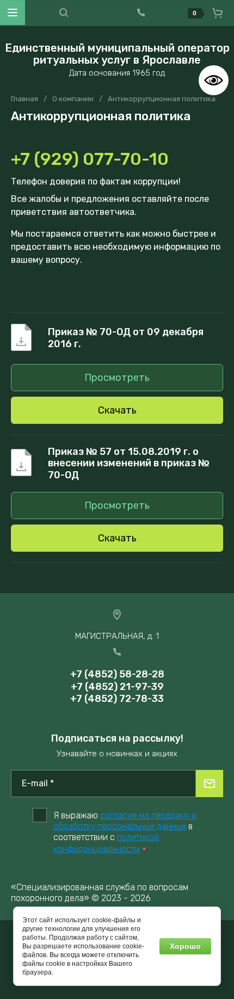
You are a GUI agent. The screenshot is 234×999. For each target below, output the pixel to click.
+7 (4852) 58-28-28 (117, 674)
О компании (73, 99)
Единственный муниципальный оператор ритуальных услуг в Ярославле (117, 53)
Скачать (117, 410)
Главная (24, 99)
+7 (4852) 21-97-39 (117, 687)
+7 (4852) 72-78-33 (117, 699)
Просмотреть (117, 378)
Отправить (209, 783)
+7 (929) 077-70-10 (90, 159)
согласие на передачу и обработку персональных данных (124, 820)
